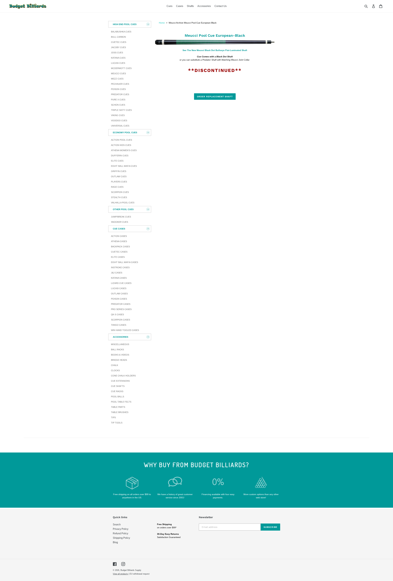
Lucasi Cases (118, 288)
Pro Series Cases (121, 309)
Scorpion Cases (120, 319)
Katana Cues (118, 58)
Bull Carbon (118, 37)
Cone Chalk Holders (123, 375)
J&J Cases (116, 272)
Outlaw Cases (119, 293)
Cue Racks (117, 391)
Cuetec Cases (119, 252)
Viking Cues (118, 115)
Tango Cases (118, 325)
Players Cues (119, 181)
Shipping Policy (121, 538)
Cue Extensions (120, 381)
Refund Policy (120, 533)
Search (117, 524)
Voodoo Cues (119, 120)
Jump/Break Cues (121, 216)
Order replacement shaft (215, 96)
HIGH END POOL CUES (124, 24)
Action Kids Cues (121, 145)
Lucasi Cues (118, 63)
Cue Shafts (118, 386)
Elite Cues (117, 161)
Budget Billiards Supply (131, 570)
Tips (113, 417)
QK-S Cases (117, 314)
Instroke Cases (120, 267)
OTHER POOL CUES (123, 209)
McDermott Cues (121, 68)
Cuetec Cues (118, 42)
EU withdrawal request (140, 574)
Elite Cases (118, 257)
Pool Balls (117, 396)
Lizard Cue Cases (121, 283)
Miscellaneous (120, 344)
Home (162, 23)
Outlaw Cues (118, 176)
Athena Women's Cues (124, 150)
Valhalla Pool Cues (122, 202)
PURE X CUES (118, 99)
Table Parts (118, 407)
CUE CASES (119, 228)
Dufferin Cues (119, 155)
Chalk (114, 365)
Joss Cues (117, 52)
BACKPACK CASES (120, 246)
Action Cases (119, 236)
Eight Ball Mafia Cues (124, 166)
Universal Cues (120, 125)
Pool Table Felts (121, 402)
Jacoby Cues (118, 47)
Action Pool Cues (121, 140)
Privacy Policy (120, 529)
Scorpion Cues (120, 192)
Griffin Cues (118, 171)
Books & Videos (120, 355)
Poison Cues (118, 89)
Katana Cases (119, 278)
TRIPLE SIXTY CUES (121, 110)
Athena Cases (119, 241)
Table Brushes (119, 412)
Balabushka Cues (121, 31)
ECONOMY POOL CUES (125, 132)
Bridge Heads (119, 360)
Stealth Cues (119, 197)
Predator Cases (120, 304)
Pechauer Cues (120, 84)
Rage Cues (117, 187)
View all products (120, 574)
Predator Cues (120, 94)
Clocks (115, 370)
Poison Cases (119, 299)
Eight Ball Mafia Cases (124, 262)
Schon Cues (118, 105)
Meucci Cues (118, 73)
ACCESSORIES (120, 337)
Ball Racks (117, 349)
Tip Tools (116, 422)
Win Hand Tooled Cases (125, 330)
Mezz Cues (117, 78)
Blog (115, 542)
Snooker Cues (119, 222)
